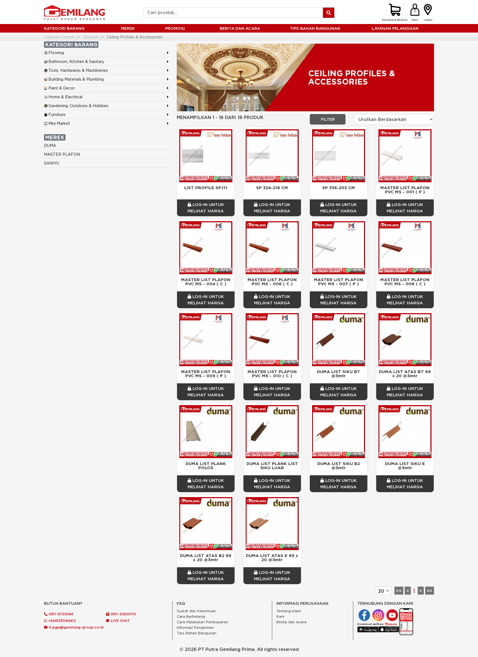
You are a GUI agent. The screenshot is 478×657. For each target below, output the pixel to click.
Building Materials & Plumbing (76, 79)
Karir (280, 616)
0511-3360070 (123, 614)
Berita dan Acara (291, 622)
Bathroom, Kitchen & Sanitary (76, 61)
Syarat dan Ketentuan (196, 611)
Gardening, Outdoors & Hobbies (78, 105)
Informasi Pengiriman (195, 628)
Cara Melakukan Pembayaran (202, 622)
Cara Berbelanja (191, 616)
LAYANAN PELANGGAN (395, 28)
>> (429, 590)
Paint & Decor (61, 88)
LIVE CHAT (120, 620)
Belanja (91, 37)
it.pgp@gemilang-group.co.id (76, 627)
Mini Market (59, 123)
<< (399, 590)
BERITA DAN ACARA (240, 28)
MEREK (128, 28)
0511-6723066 (60, 614)
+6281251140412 (61, 620)
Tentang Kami (288, 611)
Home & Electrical (65, 96)
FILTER (328, 119)
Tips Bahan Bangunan (315, 28)
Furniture (57, 114)
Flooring (56, 52)
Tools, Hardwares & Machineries (78, 70)
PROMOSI (175, 28)
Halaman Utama (59, 37)
